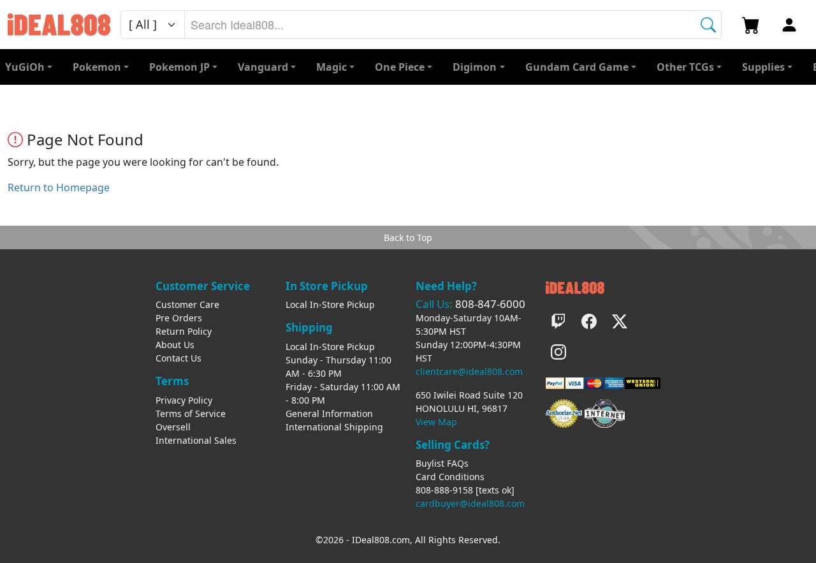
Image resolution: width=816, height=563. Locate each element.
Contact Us (178, 358)
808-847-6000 (490, 303)
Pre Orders (179, 318)
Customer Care (187, 304)
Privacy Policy (184, 400)
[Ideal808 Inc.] (575, 287)
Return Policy (184, 331)
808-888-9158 (444, 490)
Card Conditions (450, 477)
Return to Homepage (59, 187)
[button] (689, 67)
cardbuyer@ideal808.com (470, 503)
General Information (329, 413)
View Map (436, 422)
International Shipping (334, 427)
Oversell (173, 427)
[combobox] (453, 24)
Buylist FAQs (442, 463)
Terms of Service (191, 413)
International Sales (196, 440)
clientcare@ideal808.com (469, 371)
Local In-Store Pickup (330, 304)
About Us (175, 345)
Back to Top (408, 237)
